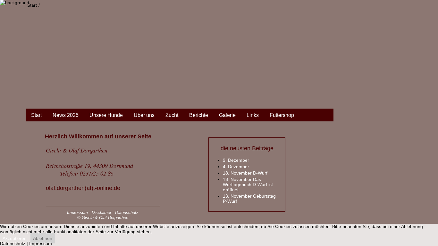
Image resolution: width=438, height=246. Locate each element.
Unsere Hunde (106, 115)
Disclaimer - (103, 212)
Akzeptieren (15, 238)
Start (36, 115)
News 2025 (66, 115)
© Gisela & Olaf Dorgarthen (102, 217)
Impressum (40, 243)
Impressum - (78, 212)
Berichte (198, 115)
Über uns (144, 115)
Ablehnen (42, 238)
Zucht (171, 115)
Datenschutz (127, 212)
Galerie (227, 115)
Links (253, 115)
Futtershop (282, 115)
